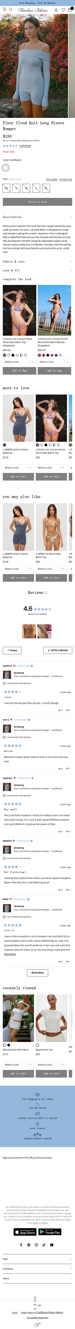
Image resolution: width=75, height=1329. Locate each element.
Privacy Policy (27, 1312)
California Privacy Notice (50, 1312)
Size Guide (51, 179)
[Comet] (4, 445)
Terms (35, 1223)
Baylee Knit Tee (44, 1049)
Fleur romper (47, 226)
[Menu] (4, 10)
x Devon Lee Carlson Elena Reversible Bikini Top (50, 451)
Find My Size (65, 179)
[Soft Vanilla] (4, 1045)
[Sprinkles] (17, 355)
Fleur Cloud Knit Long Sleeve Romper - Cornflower (38, 676)
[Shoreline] (21, 355)
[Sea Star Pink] (52, 355)
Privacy (44, 1223)
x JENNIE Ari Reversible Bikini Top (48, 555)
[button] (10, 10)
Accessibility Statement (37, 1317)
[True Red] (43, 355)
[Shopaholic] (4, 355)
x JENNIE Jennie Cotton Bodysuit (15, 451)
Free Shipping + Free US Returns (37, 3)
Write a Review (61, 651)
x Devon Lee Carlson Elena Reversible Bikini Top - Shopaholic (17, 342)
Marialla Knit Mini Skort (16, 1049)
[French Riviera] (8, 355)
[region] (37, 631)
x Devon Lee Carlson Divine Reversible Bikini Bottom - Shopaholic (53, 342)
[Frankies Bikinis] (33, 10)
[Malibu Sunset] (56, 355)
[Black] (13, 355)
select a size (37, 202)
